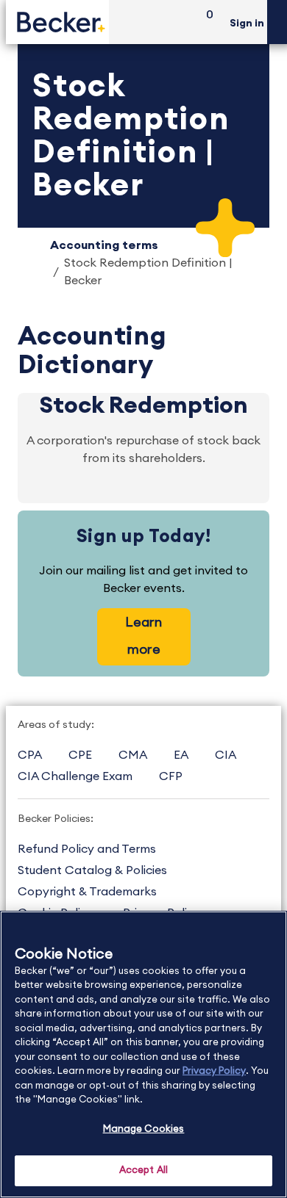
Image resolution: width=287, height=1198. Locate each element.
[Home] (57, 22)
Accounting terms (104, 245)
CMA (132, 755)
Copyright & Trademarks (87, 892)
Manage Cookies (144, 1129)
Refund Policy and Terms (87, 849)
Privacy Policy (214, 1071)
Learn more (143, 636)
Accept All (143, 1170)
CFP (171, 776)
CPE (80, 755)
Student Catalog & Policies (92, 870)
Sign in (247, 23)
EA (181, 755)
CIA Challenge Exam (75, 776)
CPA (30, 755)
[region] (143, 1054)
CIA (225, 755)
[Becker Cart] (204, 22)
